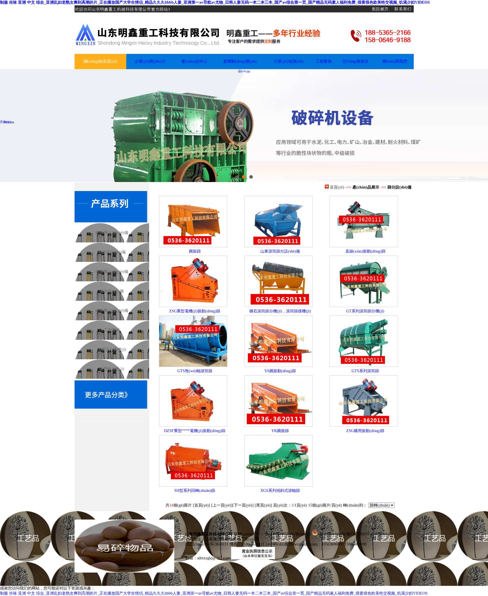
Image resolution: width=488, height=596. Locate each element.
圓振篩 (195, 251)
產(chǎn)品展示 (365, 187)
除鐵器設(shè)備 (112, 252)
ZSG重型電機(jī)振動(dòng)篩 (194, 311)
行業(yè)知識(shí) (289, 61)
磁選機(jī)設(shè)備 (111, 271)
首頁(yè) (337, 187)
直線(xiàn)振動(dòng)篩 (365, 251)
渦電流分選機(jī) (111, 349)
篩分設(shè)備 (112, 291)
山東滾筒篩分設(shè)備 (280, 251)
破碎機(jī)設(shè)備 (111, 233)
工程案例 (324, 61)
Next (7, 122)
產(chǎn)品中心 (194, 61)
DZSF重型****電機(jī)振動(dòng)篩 (194, 431)
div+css (244, 71)
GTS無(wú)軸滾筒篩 (194, 371)
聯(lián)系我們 (394, 61)
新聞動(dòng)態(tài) (240, 61)
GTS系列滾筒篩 (365, 371)
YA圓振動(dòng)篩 (280, 371)
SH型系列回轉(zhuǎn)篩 (194, 490)
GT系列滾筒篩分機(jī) (365, 311)
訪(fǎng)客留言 (356, 61)
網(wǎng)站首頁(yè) (100, 61)
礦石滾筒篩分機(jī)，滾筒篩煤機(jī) (280, 311)
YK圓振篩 (280, 431)
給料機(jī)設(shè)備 (111, 310)
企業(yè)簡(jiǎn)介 (150, 61)
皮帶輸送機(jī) (111, 369)
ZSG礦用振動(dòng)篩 (365, 431)
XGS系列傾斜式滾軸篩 (280, 490)
